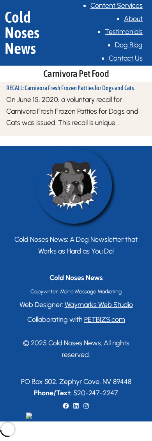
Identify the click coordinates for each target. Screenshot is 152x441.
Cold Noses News (22, 32)
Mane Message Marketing (91, 291)
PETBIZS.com (104, 319)
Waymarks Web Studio (99, 304)
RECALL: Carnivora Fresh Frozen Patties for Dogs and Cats (70, 88)
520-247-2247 (95, 393)
